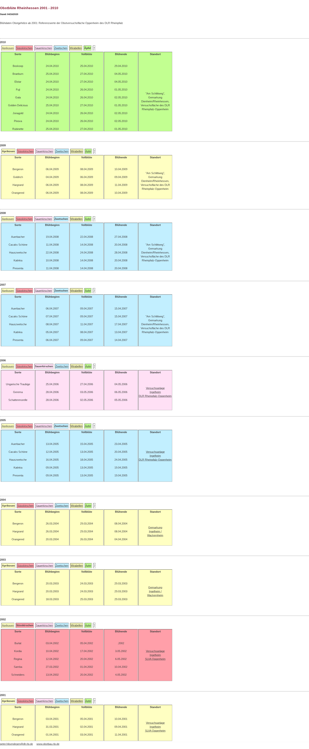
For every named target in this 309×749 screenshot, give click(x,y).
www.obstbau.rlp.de (47, 744)
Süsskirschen (24, 48)
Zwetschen (60, 48)
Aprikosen (8, 48)
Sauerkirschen (43, 48)
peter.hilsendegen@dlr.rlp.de (16, 744)
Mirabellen (76, 48)
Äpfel (88, 151)
